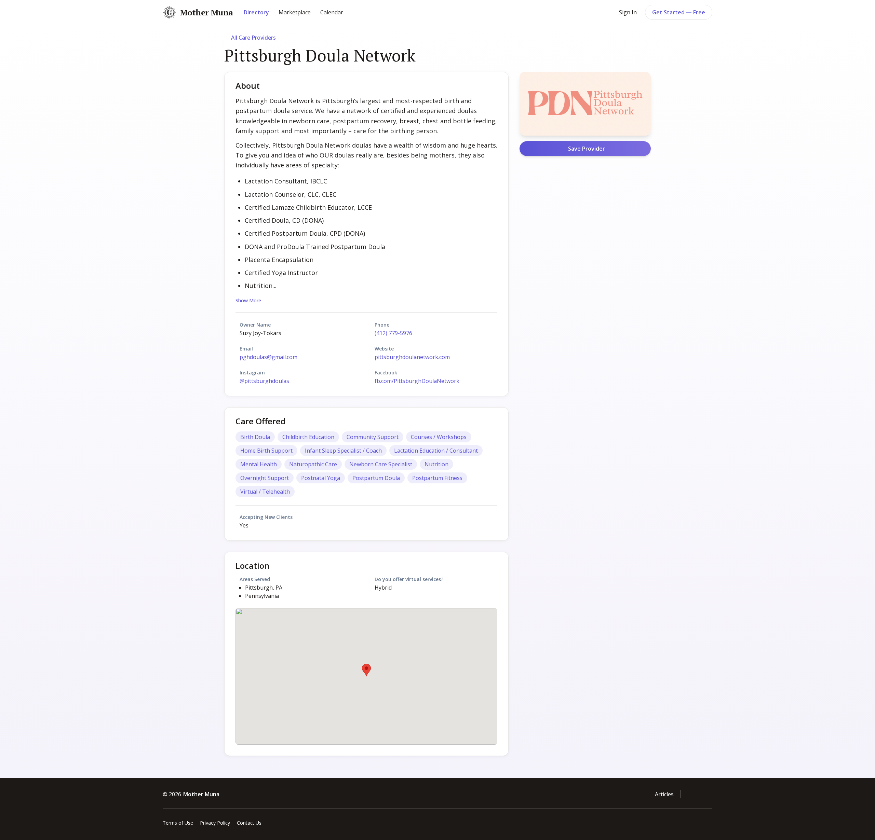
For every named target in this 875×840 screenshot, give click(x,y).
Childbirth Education (308, 437)
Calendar (331, 12)
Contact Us (249, 823)
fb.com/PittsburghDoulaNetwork (417, 381)
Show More (248, 300)
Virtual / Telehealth (265, 491)
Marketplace (295, 12)
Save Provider (586, 148)
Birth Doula (255, 437)
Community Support (373, 437)
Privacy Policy (215, 823)
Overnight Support (264, 478)
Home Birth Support (266, 450)
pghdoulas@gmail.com (268, 357)
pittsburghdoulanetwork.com (412, 357)
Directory (256, 12)
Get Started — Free (678, 12)
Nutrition (436, 464)
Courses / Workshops (439, 437)
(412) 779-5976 (393, 333)
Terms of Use (178, 823)
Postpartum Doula (376, 478)
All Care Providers (253, 37)
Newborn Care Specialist (380, 464)
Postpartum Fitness (437, 478)
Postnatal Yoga (320, 478)
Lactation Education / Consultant (436, 450)
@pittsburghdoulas (264, 381)
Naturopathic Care (313, 464)
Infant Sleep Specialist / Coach (343, 450)
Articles (664, 794)
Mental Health (258, 464)
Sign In (628, 12)
